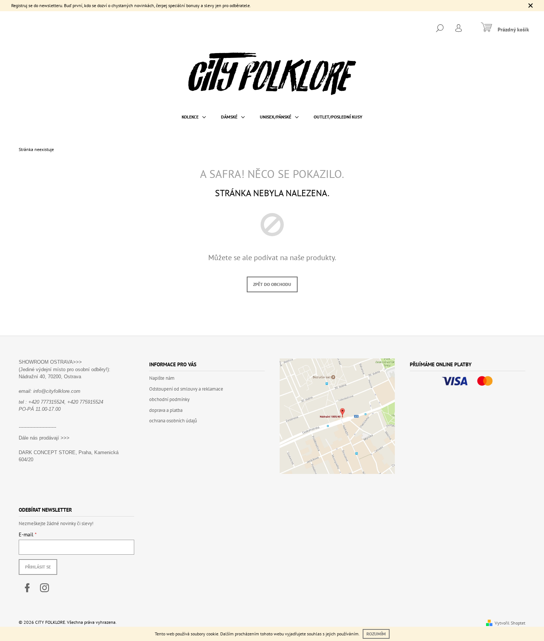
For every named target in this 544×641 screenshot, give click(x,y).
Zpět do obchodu (272, 284)
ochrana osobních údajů (173, 420)
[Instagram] (44, 588)
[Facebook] (27, 588)
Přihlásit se (38, 567)
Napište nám (162, 378)
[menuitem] (193, 117)
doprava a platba (165, 410)
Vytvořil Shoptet (510, 623)
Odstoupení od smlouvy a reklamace (186, 389)
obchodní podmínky (169, 399)
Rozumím (376, 634)
